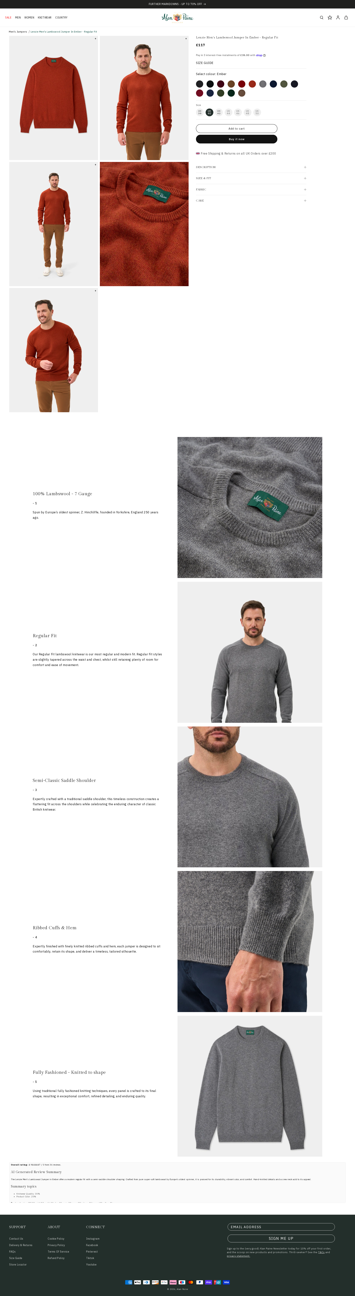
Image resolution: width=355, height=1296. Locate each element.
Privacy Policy (56, 1245)
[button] (8, 17)
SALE (8, 17)
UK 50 (257, 112)
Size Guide (15, 1258)
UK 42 (219, 112)
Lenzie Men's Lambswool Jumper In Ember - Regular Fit (64, 31)
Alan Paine (182, 1289)
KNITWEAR (45, 17)
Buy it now (237, 139)
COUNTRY (61, 17)
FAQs (12, 1251)
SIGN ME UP (281, 1238)
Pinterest (92, 1251)
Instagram (92, 1238)
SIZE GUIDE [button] (205, 63)
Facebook (92, 1245)
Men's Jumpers (18, 31)
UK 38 (200, 112)
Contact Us (16, 1238)
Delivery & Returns (21, 1245)
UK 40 (209, 112)
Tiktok (90, 1258)
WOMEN (29, 17)
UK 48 (247, 112)
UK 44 (228, 112)
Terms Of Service (58, 1251)
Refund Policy (56, 1258)
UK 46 (238, 112)
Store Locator (18, 1264)
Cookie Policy (56, 1238)
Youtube (91, 1264)
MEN (18, 17)
